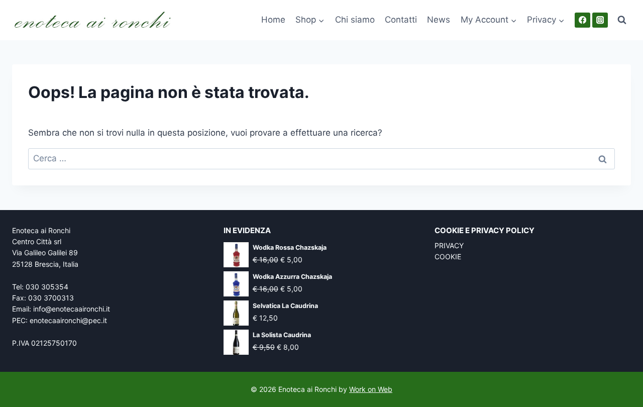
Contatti (401, 20)
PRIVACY (449, 245)
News (438, 20)
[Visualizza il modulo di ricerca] (622, 20)
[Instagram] (600, 20)
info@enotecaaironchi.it (71, 308)
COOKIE (448, 256)
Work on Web (370, 389)
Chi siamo (355, 20)
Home (273, 20)
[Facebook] (582, 20)
